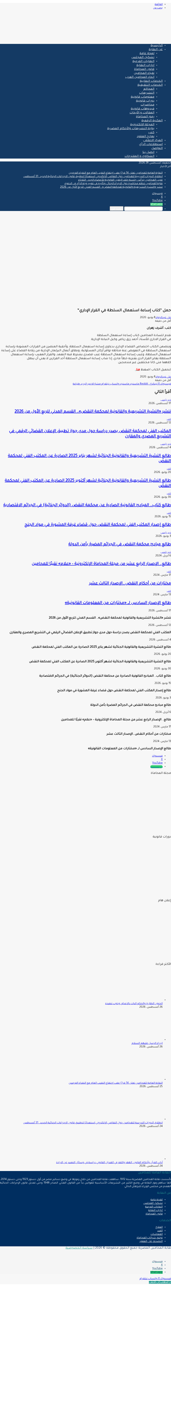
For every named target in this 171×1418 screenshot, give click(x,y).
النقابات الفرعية (143, 61)
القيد (160, 1230)
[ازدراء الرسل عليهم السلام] (140, 1039)
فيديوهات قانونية (142, 109)
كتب (151, 132)
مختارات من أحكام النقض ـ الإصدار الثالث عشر (130, 583)
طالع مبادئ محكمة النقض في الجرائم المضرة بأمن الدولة (119, 544)
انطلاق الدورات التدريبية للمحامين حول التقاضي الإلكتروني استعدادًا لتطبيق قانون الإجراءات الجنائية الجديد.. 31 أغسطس (93, 176)
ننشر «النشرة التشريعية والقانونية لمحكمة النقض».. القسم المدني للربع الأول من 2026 (111, 187)
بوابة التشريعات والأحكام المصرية (130, 128)
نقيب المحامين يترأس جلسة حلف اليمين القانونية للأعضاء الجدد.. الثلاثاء (120, 180)
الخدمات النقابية (151, 81)
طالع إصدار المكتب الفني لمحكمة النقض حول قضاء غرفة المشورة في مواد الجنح (97, 525)
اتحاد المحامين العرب (139, 77)
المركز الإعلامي (153, 140)
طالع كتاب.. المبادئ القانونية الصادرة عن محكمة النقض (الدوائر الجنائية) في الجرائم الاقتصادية (87, 505)
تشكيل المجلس (142, 57)
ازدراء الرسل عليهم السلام (147, 1043)
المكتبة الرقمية (152, 121)
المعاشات (157, 1234)
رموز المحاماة (145, 117)
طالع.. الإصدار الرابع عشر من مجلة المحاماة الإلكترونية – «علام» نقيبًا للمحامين (101, 564)
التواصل (157, 148)
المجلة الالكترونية (142, 125)
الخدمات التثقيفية (150, 85)
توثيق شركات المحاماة (150, 1238)
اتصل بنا (148, 152)
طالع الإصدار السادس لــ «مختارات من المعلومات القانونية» (118, 603)
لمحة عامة (147, 53)
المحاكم (148, 89)
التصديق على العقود (151, 1241)
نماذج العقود (145, 136)
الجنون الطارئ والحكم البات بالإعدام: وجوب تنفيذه (134, 1003)
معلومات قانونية (142, 97)
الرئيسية (157, 45)
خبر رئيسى (165, 400)
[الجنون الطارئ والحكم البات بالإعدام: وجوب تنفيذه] (140, 1000)
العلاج (159, 1227)
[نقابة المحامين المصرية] (122, 38)
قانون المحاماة (144, 69)
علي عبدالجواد (163, 317)
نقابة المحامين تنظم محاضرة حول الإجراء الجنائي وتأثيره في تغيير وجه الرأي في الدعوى (113, 183)
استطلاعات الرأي (151, 144)
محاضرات (147, 105)
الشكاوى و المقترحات (139, 156)
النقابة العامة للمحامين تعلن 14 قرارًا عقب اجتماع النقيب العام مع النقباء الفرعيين (116, 173)
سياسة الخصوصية (79, 1248)
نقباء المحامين (144, 73)
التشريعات (146, 93)
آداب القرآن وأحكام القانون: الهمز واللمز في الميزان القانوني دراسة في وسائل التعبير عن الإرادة (109, 1162)
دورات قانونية (145, 101)
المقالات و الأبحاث (142, 113)
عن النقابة (156, 49)
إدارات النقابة (145, 65)
